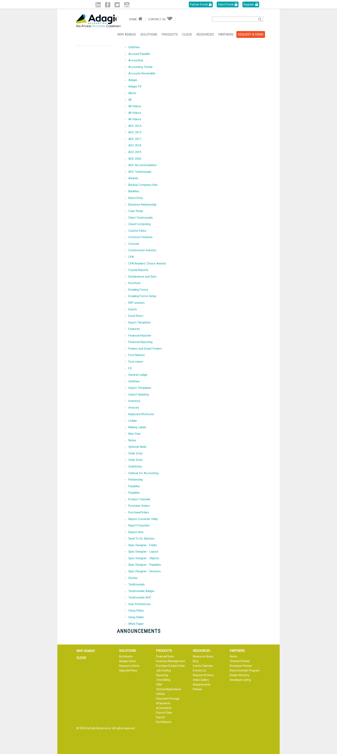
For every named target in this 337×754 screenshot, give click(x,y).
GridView (134, 47)
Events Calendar (203, 665)
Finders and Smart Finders (145, 348)
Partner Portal (199, 4)
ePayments (163, 703)
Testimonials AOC (139, 597)
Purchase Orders (139, 505)
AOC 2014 (134, 126)
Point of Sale (164, 712)
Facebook (107, 4)
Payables (134, 486)
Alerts (132, 93)
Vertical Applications (168, 689)
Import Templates (139, 388)
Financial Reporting (140, 342)
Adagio (132, 80)
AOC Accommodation (142, 165)
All (129, 99)
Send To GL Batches (141, 538)
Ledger (132, 420)
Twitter (117, 4)
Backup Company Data (142, 185)
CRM (159, 684)
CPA (131, 257)
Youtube (126, 4)
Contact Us (157, 19)
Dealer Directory (239, 675)
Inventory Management (170, 661)
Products (170, 34)
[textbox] (232, 19)
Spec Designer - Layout (143, 551)
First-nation (135, 361)
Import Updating (138, 394)
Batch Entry (135, 198)
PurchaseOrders (138, 512)
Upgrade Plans (128, 670)
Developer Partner (241, 665)
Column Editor (137, 230)
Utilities (160, 693)
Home (133, 19)
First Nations (136, 355)
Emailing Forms (138, 289)
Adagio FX (134, 86)
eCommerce (163, 707)
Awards (133, 178)
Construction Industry (142, 250)
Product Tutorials (139, 499)
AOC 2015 (134, 132)
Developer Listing (240, 679)
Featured (134, 329)
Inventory (134, 401)
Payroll (160, 717)
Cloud (187, 34)
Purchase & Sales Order (170, 665)
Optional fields (137, 447)
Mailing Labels (137, 427)
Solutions (148, 34)
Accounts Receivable (141, 73)
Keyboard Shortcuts (141, 414)
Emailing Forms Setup (142, 296)
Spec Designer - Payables (144, 564)
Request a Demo (129, 665)
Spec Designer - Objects (143, 558)
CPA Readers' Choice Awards (147, 263)
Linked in (98, 4)
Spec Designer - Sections (144, 571)
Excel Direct (135, 316)
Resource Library (203, 656)
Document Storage (167, 698)
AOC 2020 (134, 158)
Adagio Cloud (127, 661)
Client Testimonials (140, 217)
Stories (132, 578)
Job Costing (163, 670)
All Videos (134, 106)
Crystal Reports (138, 270)
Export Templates (139, 322)
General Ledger (138, 375)
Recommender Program (245, 670)
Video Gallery (201, 679)
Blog (195, 661)
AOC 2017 (134, 139)
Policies (197, 689)
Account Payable (139, 54)
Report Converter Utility (143, 519)
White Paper (136, 624)
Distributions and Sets (142, 276)
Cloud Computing (139, 224)
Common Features (140, 237)
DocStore (134, 283)
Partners (225, 34)
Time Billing (163, 679)
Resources (205, 34)
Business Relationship (142, 204)
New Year (134, 433)
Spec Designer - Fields (142, 545)
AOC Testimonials (139, 172)
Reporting (162, 675)
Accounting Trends (140, 67)
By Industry (126, 656)
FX (130, 368)
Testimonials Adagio (141, 591)
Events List (199, 670)
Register (249, 4)
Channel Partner (240, 661)
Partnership (135, 479)
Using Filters (136, 610)
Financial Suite (165, 656)
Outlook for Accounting (143, 473)
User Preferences (139, 604)
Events (132, 309)
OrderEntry (135, 466)
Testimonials (136, 584)
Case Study (135, 211)
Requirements (201, 684)
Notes (132, 440)
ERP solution (136, 302)
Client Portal (225, 4)
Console (133, 244)
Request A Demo (203, 675)
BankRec (133, 191)
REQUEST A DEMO (250, 34)
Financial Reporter (139, 335)
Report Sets (136, 532)
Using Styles (136, 617)
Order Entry (135, 453)
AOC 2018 (134, 145)
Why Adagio (126, 34)
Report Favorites (139, 525)
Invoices (133, 407)
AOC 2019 (134, 152)
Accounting (135, 60)
